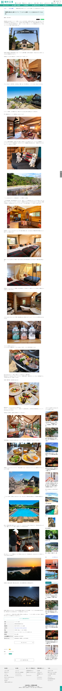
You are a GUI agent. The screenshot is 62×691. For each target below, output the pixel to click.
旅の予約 (5, 680)
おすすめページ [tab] (48, 582)
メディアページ (39, 678)
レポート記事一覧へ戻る (24, 660)
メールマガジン (39, 677)
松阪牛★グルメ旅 (37, 5)
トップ (5, 8)
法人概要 (38, 670)
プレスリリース (28, 675)
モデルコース (6, 678)
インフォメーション (18, 675)
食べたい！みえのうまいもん (9, 677)
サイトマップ (50, 677)
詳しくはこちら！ (24, 642)
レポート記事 (11, 8)
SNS (37, 675)
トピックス (7, 5)
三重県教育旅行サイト (29, 670)
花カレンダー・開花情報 (19, 672)
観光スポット (6, 672)
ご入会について (39, 672)
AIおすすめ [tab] (55, 582)
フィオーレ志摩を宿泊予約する (24, 618)
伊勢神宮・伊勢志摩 (16, 5)
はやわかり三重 (50, 670)
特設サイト (46, 5)
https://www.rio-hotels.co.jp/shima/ (20, 627)
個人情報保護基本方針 (51, 678)
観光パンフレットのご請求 (52, 672)
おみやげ (56, 5)
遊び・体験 (6, 675)
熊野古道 (26, 5)
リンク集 (49, 675)
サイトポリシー (50, 680)
